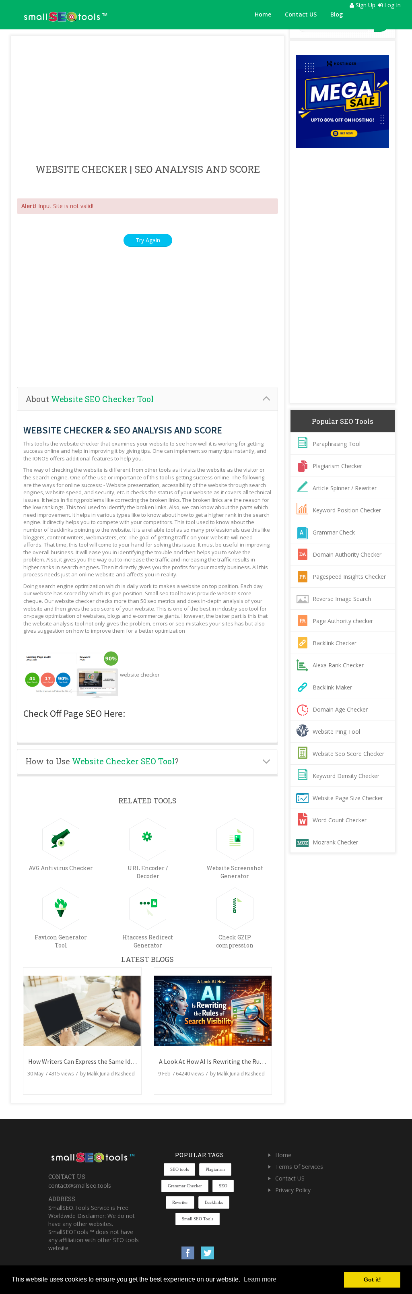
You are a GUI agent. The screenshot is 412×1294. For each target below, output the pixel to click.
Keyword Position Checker (347, 510)
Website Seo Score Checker (348, 753)
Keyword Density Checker (346, 776)
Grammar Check (334, 532)
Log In (392, 5)
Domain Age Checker (340, 709)
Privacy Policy (293, 1190)
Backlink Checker (334, 643)
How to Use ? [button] (102, 761)
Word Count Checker (340, 820)
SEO (223, 1185)
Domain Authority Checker (347, 554)
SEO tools (179, 1169)
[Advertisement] (147, 100)
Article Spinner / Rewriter (345, 488)
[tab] (147, 399)
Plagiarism (215, 1169)
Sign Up (364, 5)
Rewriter (180, 1202)
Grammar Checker (185, 1185)
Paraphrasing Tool (336, 444)
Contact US (301, 14)
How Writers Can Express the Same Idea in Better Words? (106, 1061)
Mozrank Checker (335, 842)
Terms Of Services (299, 1166)
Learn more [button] (260, 1279)
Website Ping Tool (336, 731)
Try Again (148, 240)
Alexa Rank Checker (338, 665)
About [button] (89, 399)
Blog (336, 14)
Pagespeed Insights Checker (349, 576)
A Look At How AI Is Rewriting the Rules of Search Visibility (239, 1061)
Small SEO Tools (197, 1218)
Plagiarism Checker (337, 466)
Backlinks (214, 1202)
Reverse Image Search (342, 599)
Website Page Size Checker (348, 798)
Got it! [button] (372, 1279)
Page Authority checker (343, 621)
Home (263, 14)
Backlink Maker (332, 687)
